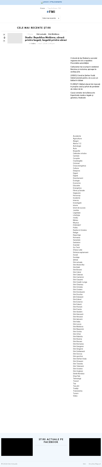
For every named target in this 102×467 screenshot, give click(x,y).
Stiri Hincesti (78, 317)
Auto (75, 148)
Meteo (75, 220)
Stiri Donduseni (79, 292)
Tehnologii (77, 379)
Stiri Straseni (78, 361)
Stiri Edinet (77, 299)
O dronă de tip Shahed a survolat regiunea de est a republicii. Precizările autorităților (84, 60)
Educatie (76, 186)
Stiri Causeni (78, 280)
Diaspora (76, 171)
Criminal (76, 163)
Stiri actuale (41, 34)
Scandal (76, 245)
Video (75, 396)
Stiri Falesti (77, 304)
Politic (75, 228)
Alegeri (76, 141)
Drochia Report (95, 464)
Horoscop (76, 195)
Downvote (4, 40)
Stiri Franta (77, 309)
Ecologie (76, 181)
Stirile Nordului (78, 374)
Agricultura (77, 139)
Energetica (77, 188)
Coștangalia (77, 161)
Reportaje (77, 235)
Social (75, 255)
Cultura (76, 168)
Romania (76, 238)
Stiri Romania (78, 344)
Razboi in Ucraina (80, 230)
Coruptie (76, 158)
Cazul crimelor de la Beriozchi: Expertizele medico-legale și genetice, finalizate (83, 95)
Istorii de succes (79, 208)
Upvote (4, 34)
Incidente (76, 198)
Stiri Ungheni (78, 371)
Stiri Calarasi (78, 275)
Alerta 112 (77, 143)
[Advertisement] (86, 39)
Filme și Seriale (79, 191)
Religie (75, 233)
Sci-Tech (76, 247)
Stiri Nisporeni (78, 329)
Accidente (77, 136)
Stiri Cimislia (78, 287)
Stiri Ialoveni (77, 319)
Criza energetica (79, 166)
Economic (77, 183)
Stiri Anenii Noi (78, 265)
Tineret (76, 381)
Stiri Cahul (77, 272)
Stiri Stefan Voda (79, 359)
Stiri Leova (77, 324)
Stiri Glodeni (77, 312)
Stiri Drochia (77, 294)
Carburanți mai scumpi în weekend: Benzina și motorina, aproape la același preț (85, 69)
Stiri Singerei (78, 349)
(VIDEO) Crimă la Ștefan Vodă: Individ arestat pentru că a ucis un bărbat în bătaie (84, 78)
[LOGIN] (99, 2)
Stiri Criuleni (77, 289)
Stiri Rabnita (78, 336)
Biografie (76, 151)
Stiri (84, 464)
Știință (75, 260)
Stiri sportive (78, 356)
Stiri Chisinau (78, 285)
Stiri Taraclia (78, 364)
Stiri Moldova (53, 34)
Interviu (76, 200)
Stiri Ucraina (77, 369)
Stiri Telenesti (78, 366)
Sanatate (76, 240)
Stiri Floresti (77, 307)
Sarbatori (76, 242)
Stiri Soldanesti (79, 351)
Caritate (76, 156)
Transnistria (77, 391)
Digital (75, 176)
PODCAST (77, 225)
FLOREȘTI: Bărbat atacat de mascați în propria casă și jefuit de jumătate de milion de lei (85, 86)
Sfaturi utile (77, 250)
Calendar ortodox (80, 153)
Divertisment (78, 178)
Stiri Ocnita (77, 332)
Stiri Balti (76, 267)
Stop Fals (76, 376)
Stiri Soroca (77, 354)
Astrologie (77, 146)
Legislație (76, 213)
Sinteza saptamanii (80, 252)
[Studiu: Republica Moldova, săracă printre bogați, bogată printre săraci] (14, 38)
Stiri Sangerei (78, 346)
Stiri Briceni (77, 270)
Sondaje (76, 257)
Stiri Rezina (77, 339)
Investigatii (77, 203)
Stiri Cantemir (78, 277)
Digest (75, 173)
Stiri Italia (76, 322)
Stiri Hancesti (78, 314)
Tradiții (75, 388)
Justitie (76, 210)
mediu (75, 218)
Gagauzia (76, 193)
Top (74, 383)
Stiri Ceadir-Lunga (80, 282)
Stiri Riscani (77, 341)
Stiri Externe (78, 302)
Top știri (76, 386)
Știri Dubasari (78, 297)
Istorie (75, 205)
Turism (75, 393)
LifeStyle (76, 215)
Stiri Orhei (77, 334)
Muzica (76, 223)
